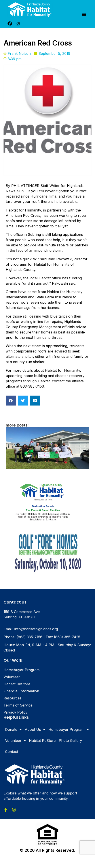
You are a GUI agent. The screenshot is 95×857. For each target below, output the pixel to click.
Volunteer (13, 740)
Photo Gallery (70, 740)
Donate (11, 729)
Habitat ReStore (42, 740)
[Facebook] (10, 23)
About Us (33, 729)
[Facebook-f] (6, 810)
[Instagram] (17, 23)
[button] (83, 14)
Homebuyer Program (66, 729)
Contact (11, 751)
